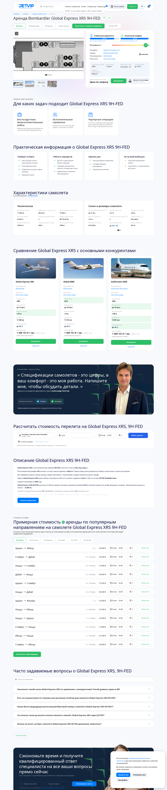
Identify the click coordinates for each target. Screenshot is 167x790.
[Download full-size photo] (16, 33)
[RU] (148, 6)
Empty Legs (102, 6)
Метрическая (32, 196)
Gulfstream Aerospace (119, 289)
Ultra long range (109, 59)
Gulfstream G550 (119, 281)
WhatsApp (58, 401)
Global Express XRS (110, 53)
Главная (16, 14)
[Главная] (26, 6)
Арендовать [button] (36, 341)
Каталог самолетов (72, 6)
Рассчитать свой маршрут (27, 654)
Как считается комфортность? (129, 41)
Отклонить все (139, 775)
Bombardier (107, 56)
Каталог (26, 14)
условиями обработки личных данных (53, 788)
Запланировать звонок (84, 784)
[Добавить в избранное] (104, 18)
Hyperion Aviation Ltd (111, 50)
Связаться (132, 6)
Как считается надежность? (98, 41)
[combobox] (50, 6)
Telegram (43, 401)
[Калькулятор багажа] (130, 67)
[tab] (118, 230)
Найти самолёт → (138, 435)
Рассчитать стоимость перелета (88, 26)
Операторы (91, 6)
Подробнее (35, 346)
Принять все (123, 775)
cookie (130, 758)
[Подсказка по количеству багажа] (140, 66)
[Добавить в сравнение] (110, 18)
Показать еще (21, 735)
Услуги (83, 6)
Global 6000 (68, 281)
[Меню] (142, 6)
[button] (105, 435)
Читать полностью (28, 500)
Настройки (122, 780)
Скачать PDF (113, 26)
